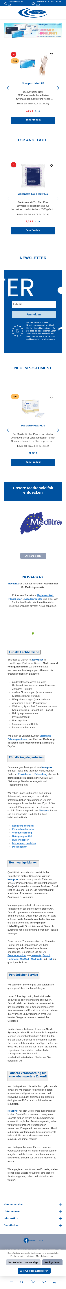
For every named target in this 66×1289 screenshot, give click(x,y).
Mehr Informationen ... (46, 1256)
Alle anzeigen (33, 555)
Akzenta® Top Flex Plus (33, 193)
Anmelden (34, 314)
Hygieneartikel (45, 595)
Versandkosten (50, 1249)
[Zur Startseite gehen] (33, 13)
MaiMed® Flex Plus (33, 425)
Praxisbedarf (25, 774)
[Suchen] (21, 1282)
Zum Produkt (33, 119)
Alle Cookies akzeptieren (34, 1270)
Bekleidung (40, 774)
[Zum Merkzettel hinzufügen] (51, 55)
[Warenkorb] (33, 1282)
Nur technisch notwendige (23, 1262)
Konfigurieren (52, 1262)
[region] (33, 88)
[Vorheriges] (8, 88)
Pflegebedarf (15, 599)
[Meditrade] (34, 523)
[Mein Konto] (54, 1282)
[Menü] (11, 1282)
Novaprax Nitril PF (33, 83)
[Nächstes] (58, 88)
